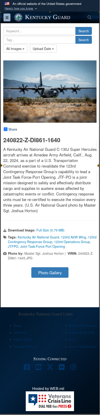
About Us (19, 332)
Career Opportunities (82, 346)
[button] (21, 8)
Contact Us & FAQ (81, 332)
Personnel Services (25, 346)
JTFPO (13, 246)
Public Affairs (22, 339)
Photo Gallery (50, 272)
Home (17, 325)
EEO (72, 339)
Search (83, 31)
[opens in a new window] (26, 368)
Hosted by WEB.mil (48, 389)
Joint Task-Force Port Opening (42, 246)
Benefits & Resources (83, 325)
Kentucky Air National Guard (38, 237)
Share (12, 129)
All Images (14, 48)
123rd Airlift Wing (73, 237)
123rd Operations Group (72, 241)
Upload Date (42, 48)
